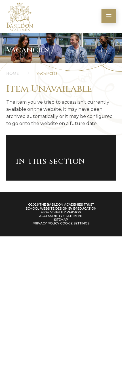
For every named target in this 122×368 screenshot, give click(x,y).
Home (12, 73)
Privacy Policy (46, 223)
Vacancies (47, 73)
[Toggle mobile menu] (109, 16)
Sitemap (61, 220)
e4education (84, 208)
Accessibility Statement (61, 216)
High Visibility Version (61, 212)
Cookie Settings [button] (74, 223)
